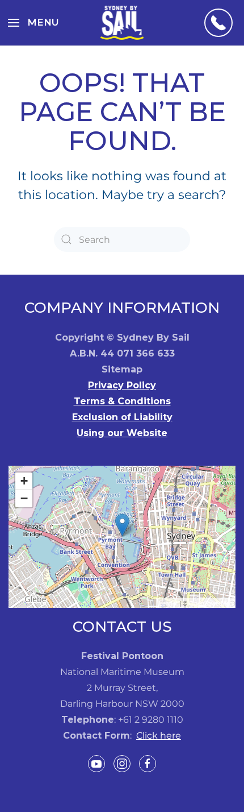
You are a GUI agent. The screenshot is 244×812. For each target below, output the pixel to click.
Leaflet (168, 602)
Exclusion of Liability (122, 417)
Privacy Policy (122, 385)
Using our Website (122, 433)
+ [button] (24, 481)
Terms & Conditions (122, 401)
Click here (158, 735)
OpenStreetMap (211, 602)
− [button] (24, 498)
